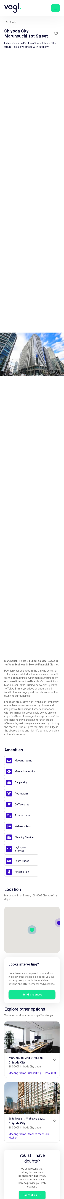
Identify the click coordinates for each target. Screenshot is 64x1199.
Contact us (30, 1195)
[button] (55, 8)
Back (13, 22)
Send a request (32, 994)
